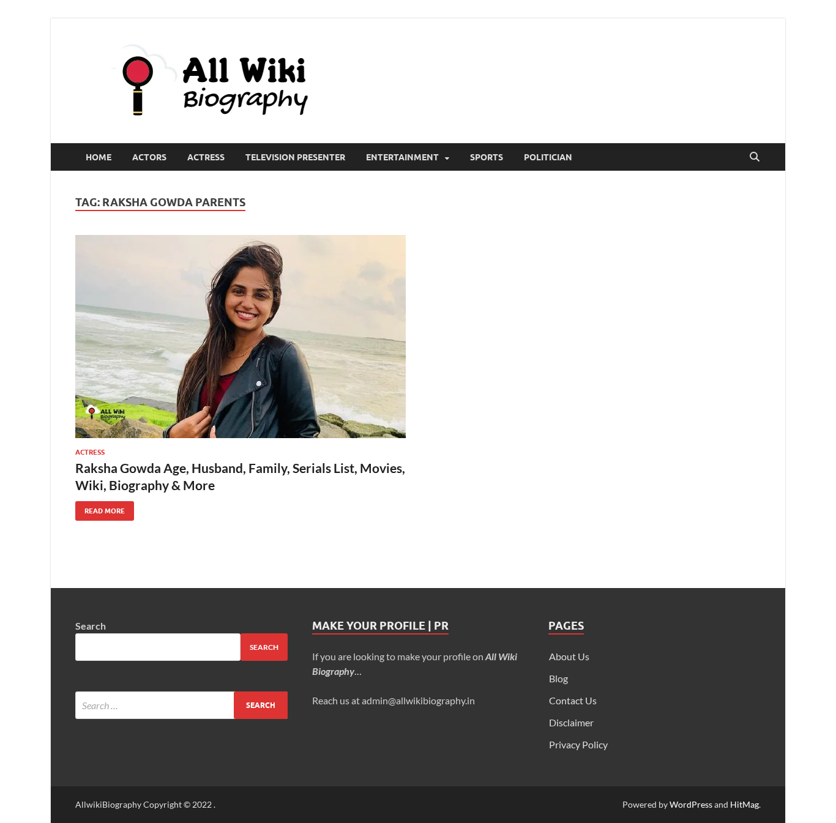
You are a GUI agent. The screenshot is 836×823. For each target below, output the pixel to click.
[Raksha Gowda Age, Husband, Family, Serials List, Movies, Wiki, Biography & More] (240, 336)
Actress (206, 157)
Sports (486, 157)
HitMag (744, 804)
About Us (569, 656)
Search (90, 625)
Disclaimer (571, 722)
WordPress (691, 804)
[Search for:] (181, 705)
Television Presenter (295, 157)
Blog (558, 678)
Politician (548, 157)
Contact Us (573, 700)
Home (98, 157)
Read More (100, 508)
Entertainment (402, 157)
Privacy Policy (578, 744)
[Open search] (754, 157)
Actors (149, 157)
